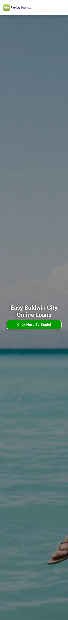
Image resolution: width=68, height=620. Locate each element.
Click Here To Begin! (34, 324)
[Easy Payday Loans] (24, 7)
